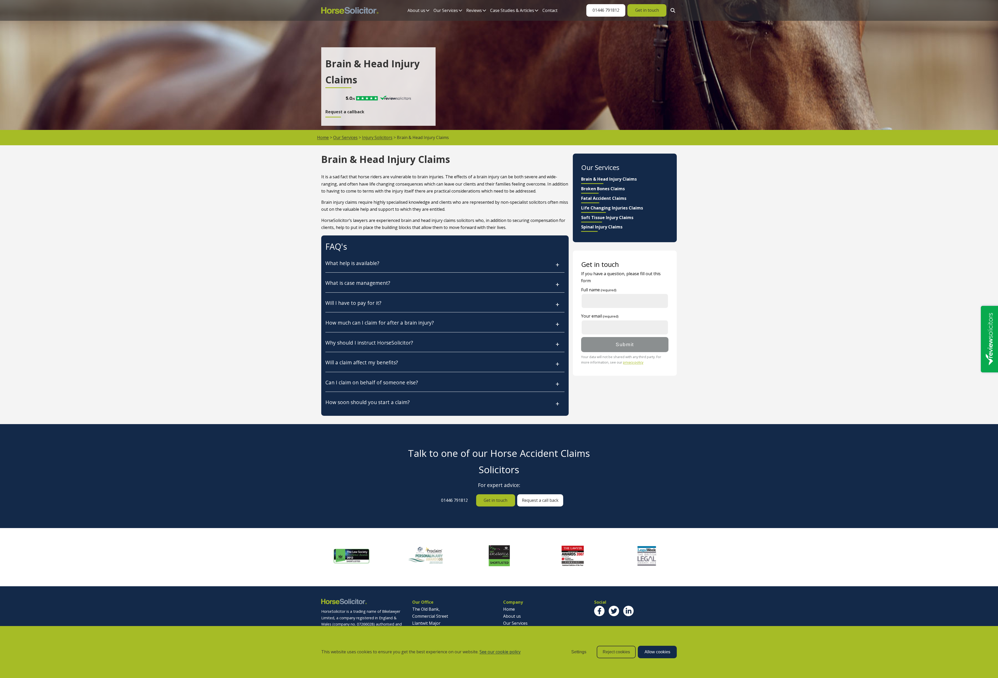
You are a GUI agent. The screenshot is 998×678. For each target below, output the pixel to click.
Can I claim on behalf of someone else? (371, 382)
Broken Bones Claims (603, 189)
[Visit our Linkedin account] (628, 611)
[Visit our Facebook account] (599, 611)
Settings (578, 652)
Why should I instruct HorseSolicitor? (369, 342)
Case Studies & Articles (512, 10)
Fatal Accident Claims (603, 198)
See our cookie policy (500, 652)
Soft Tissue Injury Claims (607, 217)
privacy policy (633, 362)
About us (416, 10)
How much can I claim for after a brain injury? (379, 322)
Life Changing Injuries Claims (612, 208)
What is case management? (357, 282)
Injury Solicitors (377, 137)
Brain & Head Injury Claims (609, 179)
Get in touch (647, 10)
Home (323, 137)
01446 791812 (606, 10)
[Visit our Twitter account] (614, 611)
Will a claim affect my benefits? (361, 362)
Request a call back (540, 500)
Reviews (474, 10)
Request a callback (344, 112)
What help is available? (352, 263)
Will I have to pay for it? (353, 302)
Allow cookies (657, 652)
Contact (549, 10)
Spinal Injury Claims (601, 227)
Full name (590, 290)
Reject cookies (616, 652)
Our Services (446, 10)
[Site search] (671, 10)
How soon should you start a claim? (367, 402)
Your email (591, 316)
